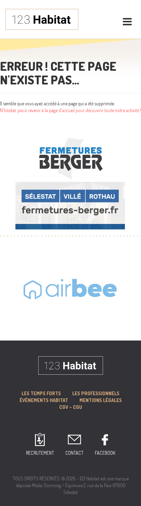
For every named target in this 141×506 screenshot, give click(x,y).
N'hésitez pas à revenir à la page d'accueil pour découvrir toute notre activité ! (70, 110)
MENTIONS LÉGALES (100, 400)
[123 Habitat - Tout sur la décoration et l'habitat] (42, 19)
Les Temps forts (41, 393)
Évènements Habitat (44, 400)
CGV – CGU (70, 407)
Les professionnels (95, 393)
